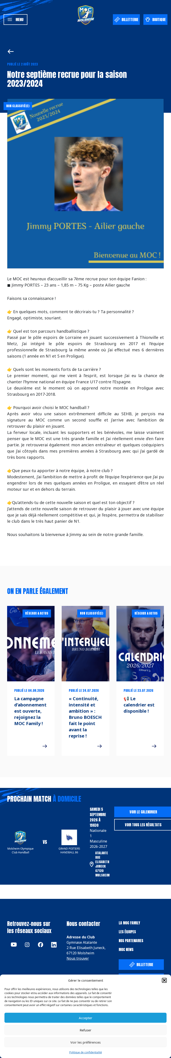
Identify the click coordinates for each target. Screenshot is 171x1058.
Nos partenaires (131, 940)
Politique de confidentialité (85, 1052)
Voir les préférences (85, 1042)
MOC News (126, 949)
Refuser (85, 1030)
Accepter (85, 1018)
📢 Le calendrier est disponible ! (139, 705)
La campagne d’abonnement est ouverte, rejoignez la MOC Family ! (30, 711)
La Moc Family (129, 923)
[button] (164, 980)
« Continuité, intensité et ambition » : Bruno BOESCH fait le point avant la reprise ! (85, 717)
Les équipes (127, 931)
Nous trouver (78, 958)
